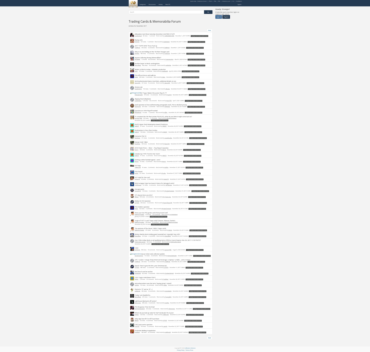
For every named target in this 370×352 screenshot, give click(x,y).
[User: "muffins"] (132, 284)
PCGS (210, 1)
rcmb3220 (167, 53)
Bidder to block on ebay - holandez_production (150, 69)
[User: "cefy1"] (132, 70)
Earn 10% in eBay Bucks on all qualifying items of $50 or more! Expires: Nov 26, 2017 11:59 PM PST (168, 240)
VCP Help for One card (142, 177)
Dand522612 (138, 89)
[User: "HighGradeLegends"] (132, 241)
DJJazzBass (138, 236)
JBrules (168, 89)
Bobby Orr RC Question (143, 201)
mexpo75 (137, 179)
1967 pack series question (143, 325)
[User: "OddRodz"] (132, 47)
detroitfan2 (138, 65)
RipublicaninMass (171, 118)
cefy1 (136, 71)
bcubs (136, 173)
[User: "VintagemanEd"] (135, 93)
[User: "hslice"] (132, 76)
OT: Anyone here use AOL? (144, 195)
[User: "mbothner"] (132, 137)
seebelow (168, 65)
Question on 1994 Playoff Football (146, 111)
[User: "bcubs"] (132, 172)
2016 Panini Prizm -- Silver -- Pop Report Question (151, 148)
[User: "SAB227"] (132, 125)
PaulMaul (165, 279)
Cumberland (138, 36)
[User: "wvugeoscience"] (135, 254)
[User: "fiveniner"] (132, 41)
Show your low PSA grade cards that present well (151, 213)
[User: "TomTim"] (132, 325)
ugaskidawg (166, 42)
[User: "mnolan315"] (132, 190)
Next (209, 30)
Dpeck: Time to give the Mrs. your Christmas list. (151, 266)
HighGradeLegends (140, 242)
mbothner (137, 138)
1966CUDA (138, 167)
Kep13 (136, 150)
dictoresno (138, 303)
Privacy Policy (180, 350)
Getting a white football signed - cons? (147, 160)
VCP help (138, 166)
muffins (166, 167)
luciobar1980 (138, 118)
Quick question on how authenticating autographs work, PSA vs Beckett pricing (161, 105)
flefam (136, 279)
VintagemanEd (139, 95)
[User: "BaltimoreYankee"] (132, 214)
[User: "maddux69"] (132, 272)
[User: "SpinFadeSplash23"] (132, 308)
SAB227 (137, 126)
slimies (170, 230)
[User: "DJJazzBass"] (132, 235)
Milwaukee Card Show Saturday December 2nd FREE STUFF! (155, 34)
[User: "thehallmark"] (132, 112)
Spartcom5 (138, 106)
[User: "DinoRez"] (132, 53)
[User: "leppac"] (132, 161)
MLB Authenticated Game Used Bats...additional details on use (155, 81)
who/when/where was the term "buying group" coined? (153, 283)
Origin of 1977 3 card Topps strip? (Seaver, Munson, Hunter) (155, 220)
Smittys (137, 314)
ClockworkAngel (169, 273)
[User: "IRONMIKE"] (132, 58)
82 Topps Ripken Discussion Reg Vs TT (154, 93)
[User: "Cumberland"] (132, 35)
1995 (136, 248)
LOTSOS (137, 203)
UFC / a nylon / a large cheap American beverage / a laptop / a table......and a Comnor (162, 260)
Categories (142, 4)
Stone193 (167, 144)
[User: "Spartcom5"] (132, 106)
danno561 (137, 83)
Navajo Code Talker (141, 142)
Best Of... (168, 4)
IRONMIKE (137, 59)
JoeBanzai (137, 291)
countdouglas (168, 138)
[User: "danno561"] (132, 82)
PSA (215, 1)
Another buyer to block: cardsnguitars (147, 63)
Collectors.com (226, 1)
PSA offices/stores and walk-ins (145, 75)
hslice (136, 77)
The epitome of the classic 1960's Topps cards (150, 228)
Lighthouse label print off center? (146, 301)
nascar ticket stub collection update (153, 254)
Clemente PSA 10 (140, 136)
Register (226, 17)
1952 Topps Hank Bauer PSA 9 (145, 277)
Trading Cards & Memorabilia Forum (199, 36)
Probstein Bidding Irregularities (145, 330)
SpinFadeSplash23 (140, 309)
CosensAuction (169, 59)
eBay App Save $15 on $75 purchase (147, 319)
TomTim (137, 326)
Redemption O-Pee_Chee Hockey (146, 130)
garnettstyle (168, 291)
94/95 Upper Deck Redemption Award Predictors (151, 124)
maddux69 (165, 71)
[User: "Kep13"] (132, 149)
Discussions (152, 4)
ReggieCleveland (169, 191)
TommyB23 (168, 297)
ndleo (165, 112)
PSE (219, 1)
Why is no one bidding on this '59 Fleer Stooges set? (152, 52)
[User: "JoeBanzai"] (132, 290)
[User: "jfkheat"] (132, 196)
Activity (161, 4)
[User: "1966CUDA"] (132, 166)
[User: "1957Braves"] (132, 184)
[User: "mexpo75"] (132, 178)
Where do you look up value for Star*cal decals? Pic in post (154, 313)
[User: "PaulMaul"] (132, 331)
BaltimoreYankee (139, 214)
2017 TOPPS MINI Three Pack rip (146, 46)
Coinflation (239, 1)
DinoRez (137, 53)
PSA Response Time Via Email (144, 307)
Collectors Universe (190, 348)
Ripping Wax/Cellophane (143, 99)
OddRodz (137, 47)
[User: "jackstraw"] (132, 249)
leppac (137, 161)
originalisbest (173, 214)
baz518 (169, 95)
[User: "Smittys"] (132, 314)
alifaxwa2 (167, 106)
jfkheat (136, 197)
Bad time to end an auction (144, 272)
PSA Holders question (142, 207)
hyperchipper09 (167, 203)
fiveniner (137, 42)
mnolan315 (138, 191)
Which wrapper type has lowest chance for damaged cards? (154, 183)
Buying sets (139, 40)
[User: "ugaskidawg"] (132, 100)
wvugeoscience (139, 256)
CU (233, 1)
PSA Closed (138, 171)
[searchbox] (166, 12)
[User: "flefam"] (132, 278)
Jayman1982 (168, 250)
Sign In (239, 4)
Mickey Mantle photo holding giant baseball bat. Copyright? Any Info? (157, 234)
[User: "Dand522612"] (132, 88)
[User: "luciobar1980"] (132, 117)
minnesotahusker (172, 256)
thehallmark (138, 112)
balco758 (169, 101)
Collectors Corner (202, 1)
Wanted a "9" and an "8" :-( (143, 289)
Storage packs (139, 189)
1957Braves (138, 185)
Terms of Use (189, 350)
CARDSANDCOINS (169, 36)
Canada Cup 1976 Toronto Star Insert (147, 154)
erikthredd (168, 332)
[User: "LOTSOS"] (132, 202)
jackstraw (137, 250)
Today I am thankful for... (143, 295)
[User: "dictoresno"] (132, 302)
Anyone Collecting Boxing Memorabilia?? (148, 58)
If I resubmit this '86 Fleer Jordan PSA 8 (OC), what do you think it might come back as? (163, 116)
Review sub (139, 87)
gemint (165, 326)
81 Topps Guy (167, 197)
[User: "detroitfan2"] (132, 64)
